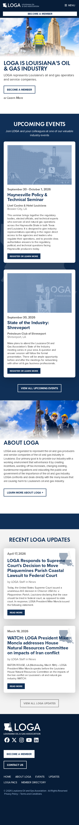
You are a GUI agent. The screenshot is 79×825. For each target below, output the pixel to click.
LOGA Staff (18, 582)
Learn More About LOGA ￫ (25, 492)
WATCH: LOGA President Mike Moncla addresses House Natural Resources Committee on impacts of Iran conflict (38, 645)
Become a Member (40, 14)
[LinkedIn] (36, 740)
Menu (71, 5)
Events (39, 777)
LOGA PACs (10, 782)
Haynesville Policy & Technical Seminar (27, 197)
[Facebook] (7, 740)
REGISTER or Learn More (24, 256)
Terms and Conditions (31, 793)
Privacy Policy (11, 793)
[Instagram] (21, 740)
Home (7, 777)
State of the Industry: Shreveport (28, 325)
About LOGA (23, 777)
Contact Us (15, 765)
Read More (16, 612)
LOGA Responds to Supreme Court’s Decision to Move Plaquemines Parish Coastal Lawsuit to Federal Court (36, 568)
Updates (54, 777)
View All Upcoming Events (39, 388)
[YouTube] (29, 740)
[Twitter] (14, 740)
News (32, 582)
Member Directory (33, 782)
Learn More (15, 98)
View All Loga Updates (40, 703)
